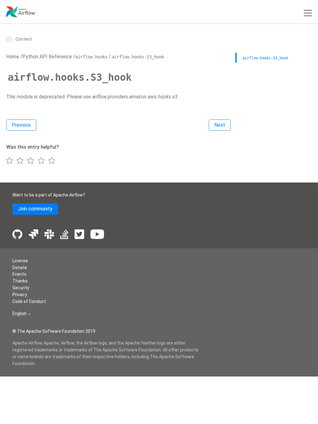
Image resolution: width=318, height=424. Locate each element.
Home (12, 57)
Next (219, 125)
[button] (21, 313)
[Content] (10, 39)
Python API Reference (47, 57)
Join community (35, 209)
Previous (21, 125)
